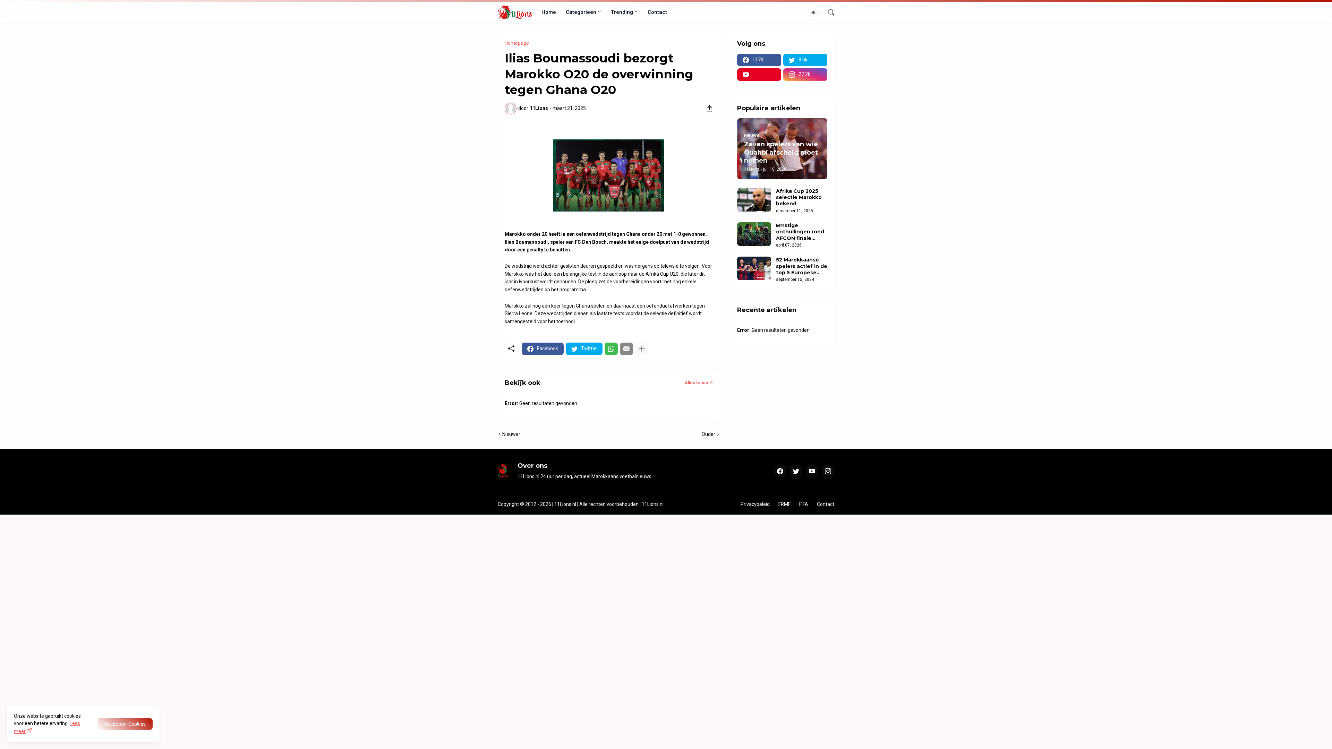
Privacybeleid (755, 504)
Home (548, 12)
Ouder (708, 434)
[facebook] (780, 471)
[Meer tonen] (641, 349)
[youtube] (759, 74)
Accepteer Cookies (125, 724)
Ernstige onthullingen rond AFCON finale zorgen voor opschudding (800, 231)
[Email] (626, 349)
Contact (657, 12)
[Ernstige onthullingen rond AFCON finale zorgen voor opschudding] (754, 234)
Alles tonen (696, 382)
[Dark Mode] (816, 12)
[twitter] (796, 471)
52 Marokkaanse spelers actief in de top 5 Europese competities (801, 266)
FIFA (803, 504)
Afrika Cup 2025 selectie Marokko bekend (799, 197)
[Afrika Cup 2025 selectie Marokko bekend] (754, 200)
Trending (622, 12)
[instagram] (828, 471)
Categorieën (581, 12)
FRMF (784, 504)
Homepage (517, 43)
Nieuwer (511, 434)
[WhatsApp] (611, 349)
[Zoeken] (828, 12)
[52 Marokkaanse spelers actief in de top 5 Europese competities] (754, 268)
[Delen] (707, 108)
